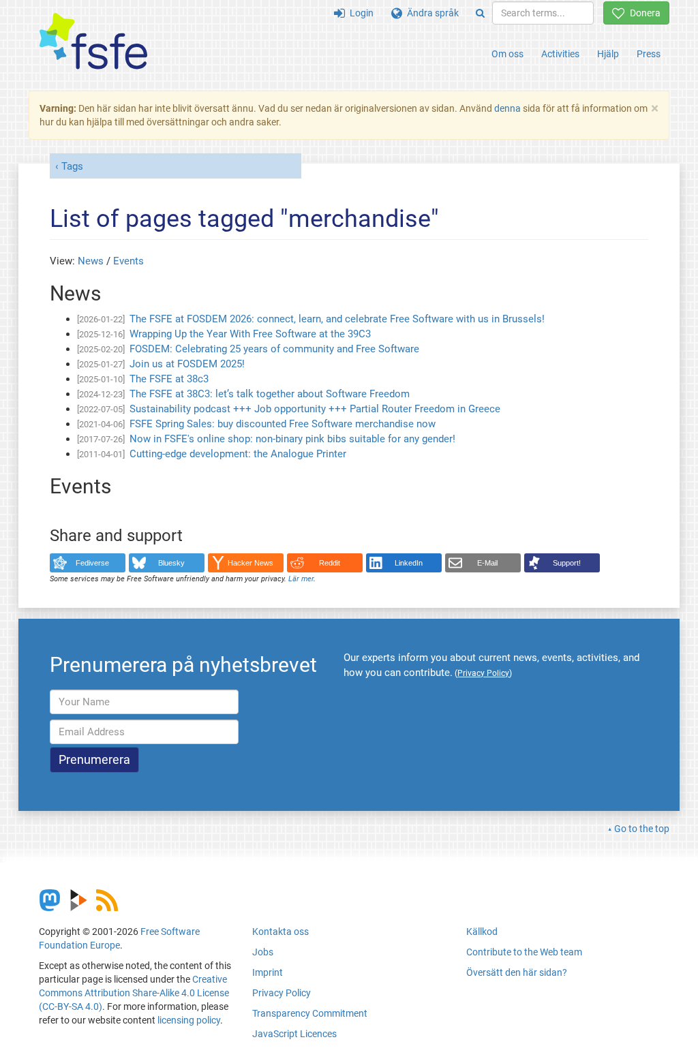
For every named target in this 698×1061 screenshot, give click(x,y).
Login (359, 12)
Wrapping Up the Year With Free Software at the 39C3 (250, 334)
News (91, 261)
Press (649, 53)
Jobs (262, 952)
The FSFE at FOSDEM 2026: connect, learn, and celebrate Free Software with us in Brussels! (337, 319)
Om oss (507, 53)
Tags (72, 166)
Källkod (482, 931)
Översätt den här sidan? (516, 972)
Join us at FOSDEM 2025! (187, 364)
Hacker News (250, 563)
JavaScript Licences (294, 1033)
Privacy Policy (281, 992)
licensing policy (188, 1020)
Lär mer (301, 578)
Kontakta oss (280, 931)
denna (507, 108)
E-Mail (487, 563)
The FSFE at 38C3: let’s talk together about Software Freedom (270, 394)
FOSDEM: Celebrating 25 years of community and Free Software (274, 349)
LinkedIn (409, 563)
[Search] (480, 13)
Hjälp (608, 53)
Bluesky (171, 563)
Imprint (267, 972)
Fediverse (92, 563)
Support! (567, 563)
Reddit (329, 563)
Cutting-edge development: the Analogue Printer (238, 454)
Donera (643, 12)
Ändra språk (430, 12)
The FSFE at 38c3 (169, 379)
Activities (560, 53)
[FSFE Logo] (93, 42)
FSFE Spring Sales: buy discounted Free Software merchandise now (283, 424)
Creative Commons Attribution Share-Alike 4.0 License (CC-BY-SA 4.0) (134, 993)
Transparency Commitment (309, 1013)
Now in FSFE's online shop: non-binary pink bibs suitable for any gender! (292, 439)
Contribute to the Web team (524, 952)
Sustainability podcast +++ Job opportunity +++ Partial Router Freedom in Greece (315, 409)
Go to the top (641, 828)
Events (128, 261)
